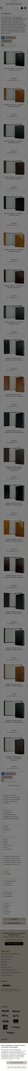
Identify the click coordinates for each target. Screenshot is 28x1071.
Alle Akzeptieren (16, 1062)
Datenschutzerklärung (7, 1059)
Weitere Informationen (17, 1067)
